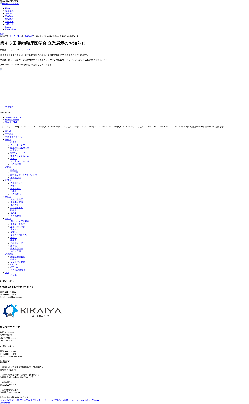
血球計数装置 (16, 199)
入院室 (8, 167)
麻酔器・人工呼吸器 (19, 221)
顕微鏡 (13, 210)
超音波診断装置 (17, 257)
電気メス (14, 229)
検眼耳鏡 (14, 150)
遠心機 (13, 213)
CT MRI (14, 265)
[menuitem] (127, 8)
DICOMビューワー (19, 153)
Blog (2, 34)
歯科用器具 (15, 188)
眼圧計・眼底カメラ (19, 148)
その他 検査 (15, 216)
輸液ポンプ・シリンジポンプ (23, 175)
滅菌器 (13, 232)
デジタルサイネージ (19, 161)
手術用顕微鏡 (16, 248)
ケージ (13, 169)
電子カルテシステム (19, 156)
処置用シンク (16, 183)
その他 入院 (15, 178)
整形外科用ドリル (18, 235)
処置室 (8, 180)
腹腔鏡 (13, 246)
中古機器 (9, 134)
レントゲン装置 (17, 262)
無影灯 (13, 238)
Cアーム (14, 267)
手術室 (8, 218)
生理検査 (14, 205)
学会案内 (9, 107)
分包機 (13, 275)
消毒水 (13, 191)
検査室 (8, 197)
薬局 (7, 273)
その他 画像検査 (17, 270)
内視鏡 (13, 259)
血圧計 (13, 159)
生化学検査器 (16, 202)
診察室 (8, 139)
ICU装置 (14, 172)
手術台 (13, 240)
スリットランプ (17, 145)
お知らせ (28, 50)
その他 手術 (15, 251)
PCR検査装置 (16, 208)
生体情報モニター (18, 224)
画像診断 (9, 254)
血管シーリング (17, 227)
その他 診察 (15, 164)
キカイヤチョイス (13, 137)
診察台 (13, 142)
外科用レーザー (17, 243)
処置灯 (13, 186)
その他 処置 (15, 194)
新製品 (8, 131)
